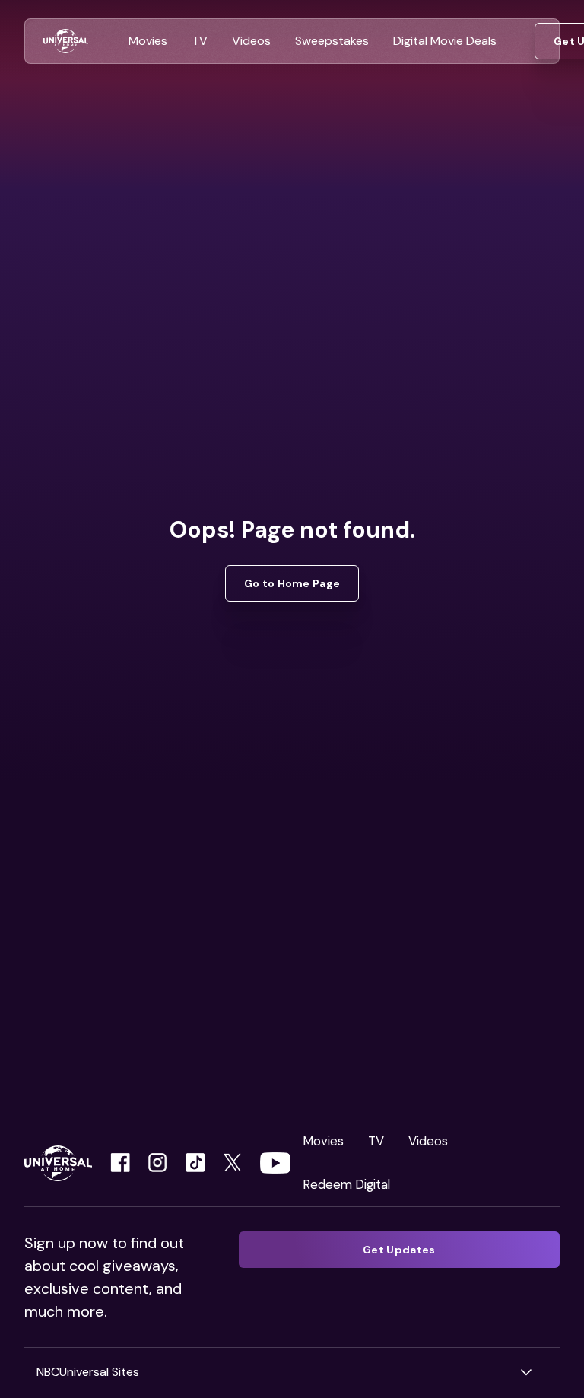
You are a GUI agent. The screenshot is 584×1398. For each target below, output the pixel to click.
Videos (428, 1141)
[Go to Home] (65, 41)
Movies (323, 1141)
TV (376, 1141)
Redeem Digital (346, 1184)
